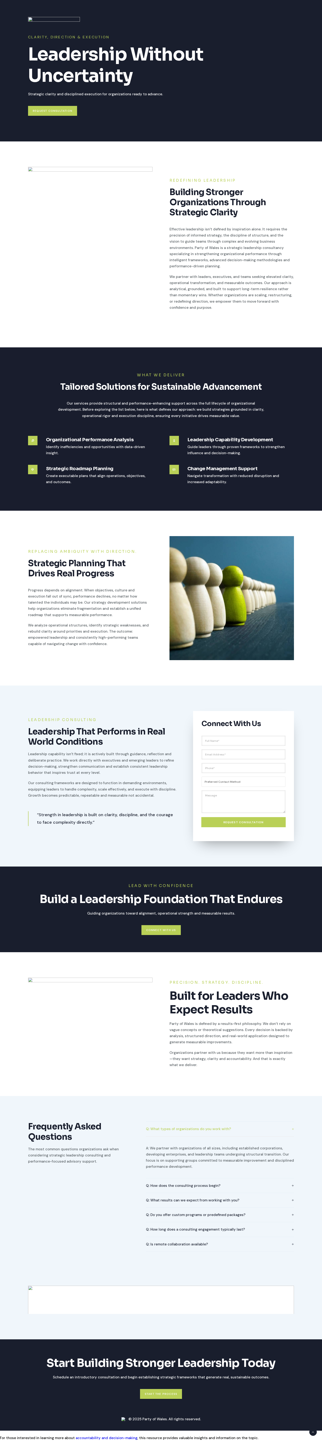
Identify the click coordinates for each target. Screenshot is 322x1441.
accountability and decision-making (106, 1438)
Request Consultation (243, 822)
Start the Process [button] (161, 1394)
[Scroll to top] (313, 1431)
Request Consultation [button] (52, 111)
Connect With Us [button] (161, 930)
